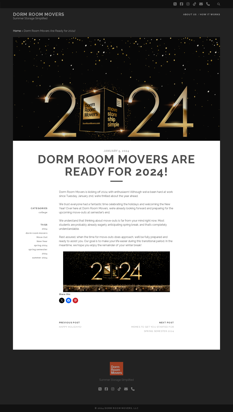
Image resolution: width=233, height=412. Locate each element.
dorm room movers (36, 233)
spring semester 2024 (37, 251)
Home (17, 30)
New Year (42, 241)
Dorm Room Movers (38, 14)
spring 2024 (40, 245)
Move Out (42, 237)
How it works (210, 14)
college (43, 212)
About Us (189, 14)
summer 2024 (39, 257)
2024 (44, 229)
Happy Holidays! (70, 327)
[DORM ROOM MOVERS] (116, 373)
